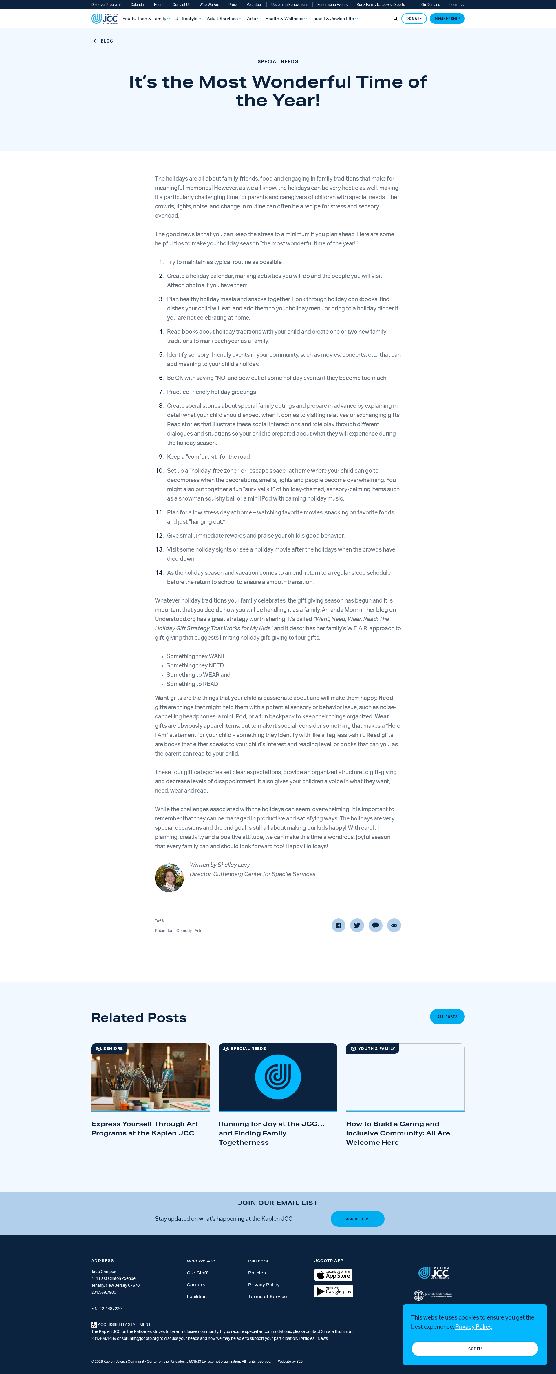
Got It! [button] (475, 1348)
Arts (251, 18)
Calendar (138, 4)
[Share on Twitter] (357, 925)
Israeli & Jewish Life (333, 18)
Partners (258, 1261)
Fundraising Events (332, 4)
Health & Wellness (284, 18)
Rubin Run (164, 931)
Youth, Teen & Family (144, 18)
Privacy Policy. (473, 1327)
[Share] (394, 925)
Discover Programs (106, 4)
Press (232, 4)
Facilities (197, 1296)
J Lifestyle (186, 18)
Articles (308, 1339)
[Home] (104, 19)
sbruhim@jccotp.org (140, 1339)
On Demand (430, 4)
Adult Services (222, 18)
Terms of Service (267, 1296)
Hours (158, 4)
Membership (447, 18)
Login (453, 4)
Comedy (184, 931)
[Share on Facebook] (338, 925)
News (323, 1339)
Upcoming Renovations (289, 4)
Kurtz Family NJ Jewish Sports (381, 4)
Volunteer (254, 4)
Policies (257, 1272)
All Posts (447, 1016)
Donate (414, 18)
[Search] (395, 18)
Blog (107, 41)
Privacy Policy (264, 1284)
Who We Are (209, 4)
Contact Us (181, 4)
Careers (196, 1284)
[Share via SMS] (376, 925)
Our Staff (197, 1272)
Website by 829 (290, 1361)
